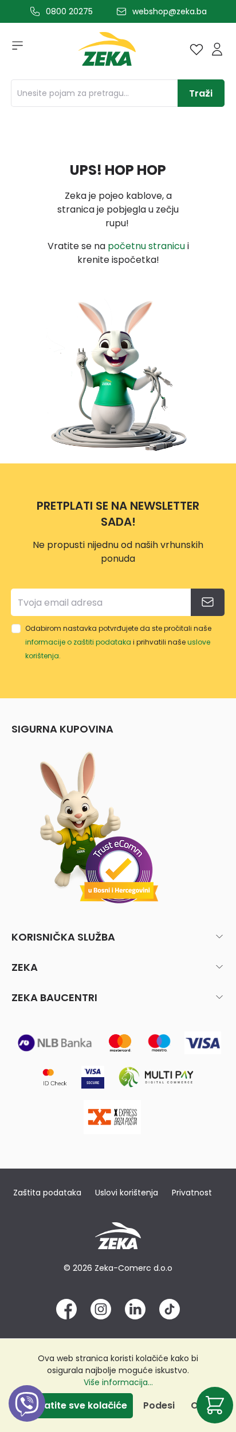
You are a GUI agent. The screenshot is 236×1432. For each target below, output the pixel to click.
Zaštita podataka (47, 1192)
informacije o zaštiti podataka (78, 642)
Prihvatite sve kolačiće (74, 1405)
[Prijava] (217, 49)
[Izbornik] (13, 49)
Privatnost (192, 1192)
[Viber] (27, 1416)
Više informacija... (118, 1382)
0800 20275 (69, 11)
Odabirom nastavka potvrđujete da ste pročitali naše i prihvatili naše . (118, 642)
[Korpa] (214, 1405)
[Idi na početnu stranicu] (107, 51)
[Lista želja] (196, 49)
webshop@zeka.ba (169, 11)
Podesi (159, 1405)
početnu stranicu (146, 246)
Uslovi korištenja (126, 1192)
